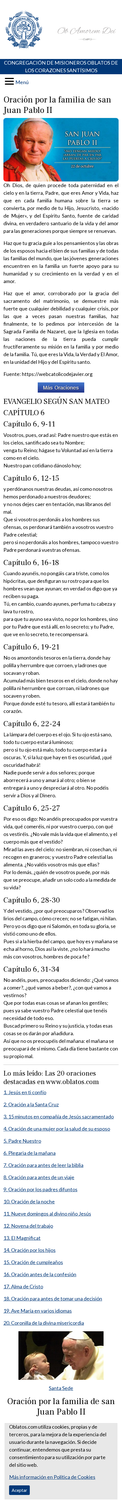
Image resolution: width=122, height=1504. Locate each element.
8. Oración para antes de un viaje (38, 1177)
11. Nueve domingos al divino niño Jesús (47, 1213)
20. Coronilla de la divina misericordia (43, 1323)
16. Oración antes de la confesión (39, 1274)
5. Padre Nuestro (22, 1141)
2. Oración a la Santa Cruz (31, 1104)
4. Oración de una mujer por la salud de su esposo (56, 1129)
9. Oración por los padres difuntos (40, 1189)
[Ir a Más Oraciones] (61, 387)
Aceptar (19, 1490)
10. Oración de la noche (29, 1201)
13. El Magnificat (22, 1238)
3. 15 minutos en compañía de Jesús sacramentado (58, 1116)
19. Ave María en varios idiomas (37, 1311)
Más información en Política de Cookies (52, 1477)
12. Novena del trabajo (28, 1226)
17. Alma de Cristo (23, 1286)
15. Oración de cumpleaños (33, 1262)
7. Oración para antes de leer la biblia (43, 1165)
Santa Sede (61, 1388)
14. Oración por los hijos (29, 1250)
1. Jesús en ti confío (24, 1092)
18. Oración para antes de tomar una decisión (52, 1298)
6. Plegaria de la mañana (29, 1153)
